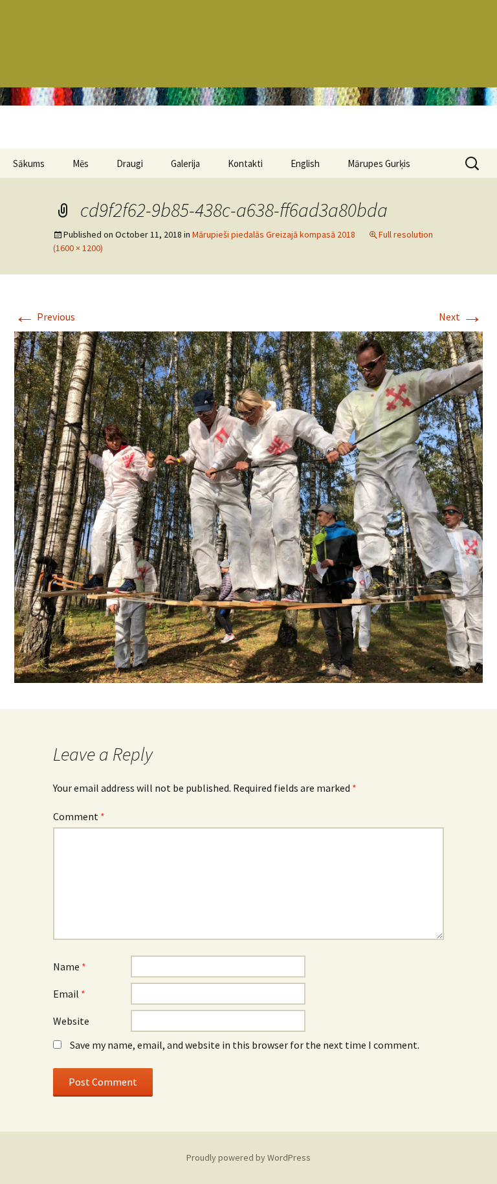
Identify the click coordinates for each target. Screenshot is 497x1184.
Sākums (29, 163)
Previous (44, 316)
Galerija (185, 163)
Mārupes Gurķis (379, 163)
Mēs (80, 163)
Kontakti (245, 163)
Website (71, 1020)
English (305, 163)
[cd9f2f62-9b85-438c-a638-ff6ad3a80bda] (248, 505)
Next (461, 316)
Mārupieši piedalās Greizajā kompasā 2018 (273, 234)
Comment (79, 816)
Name (69, 966)
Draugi (129, 163)
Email (69, 993)
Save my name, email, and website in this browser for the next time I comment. (244, 1044)
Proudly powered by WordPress (248, 1157)
